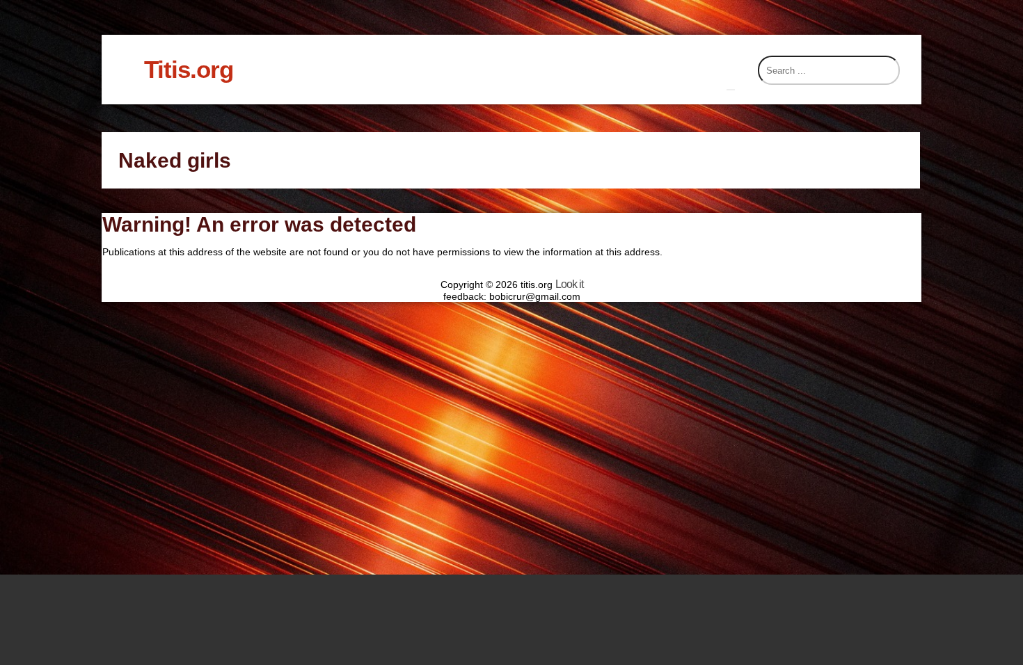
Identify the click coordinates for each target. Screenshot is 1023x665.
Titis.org (188, 69)
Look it (569, 284)
